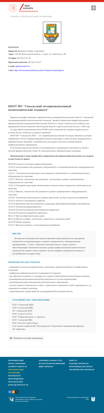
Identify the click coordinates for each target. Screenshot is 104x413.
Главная (14, 17)
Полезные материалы (79, 363)
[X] (16, 391)
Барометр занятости (17, 367)
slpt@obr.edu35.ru (22, 66)
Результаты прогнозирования (52, 363)
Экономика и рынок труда (50, 360)
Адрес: (11, 54)
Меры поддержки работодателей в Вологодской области (18, 382)
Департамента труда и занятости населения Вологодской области (28, 400)
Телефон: (12, 58)
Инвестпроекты (46, 367)
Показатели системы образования (28, 338)
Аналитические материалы (81, 370)
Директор (12, 51)
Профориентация (15, 360)
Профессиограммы (16, 363)
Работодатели (14, 376)
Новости (73, 360)
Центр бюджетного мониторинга (78, 397)
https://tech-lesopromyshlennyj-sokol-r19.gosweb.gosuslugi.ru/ (39, 70)
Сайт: (11, 70)
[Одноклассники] (13, 391)
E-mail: (11, 66)
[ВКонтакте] (9, 391)
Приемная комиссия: (18, 62)
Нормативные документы (80, 367)
